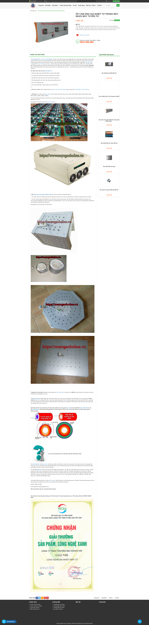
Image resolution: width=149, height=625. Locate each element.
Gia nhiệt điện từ (60, 392)
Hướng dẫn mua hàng (59, 604)
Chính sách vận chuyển (36, 606)
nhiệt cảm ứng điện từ (40, 194)
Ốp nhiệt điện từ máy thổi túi (109, 143)
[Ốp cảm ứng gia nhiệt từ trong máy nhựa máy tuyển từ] (109, 111)
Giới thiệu (48, 5)
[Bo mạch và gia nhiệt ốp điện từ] (109, 181)
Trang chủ (41, 5)
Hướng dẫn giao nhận (59, 607)
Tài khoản (109, 1)
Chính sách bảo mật (35, 604)
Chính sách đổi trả (34, 607)
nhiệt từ (39, 469)
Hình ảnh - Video (90, 5)
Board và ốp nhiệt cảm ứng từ (58, 89)
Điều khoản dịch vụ (35, 609)
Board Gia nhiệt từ (50, 101)
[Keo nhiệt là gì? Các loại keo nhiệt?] (109, 87)
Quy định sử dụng (58, 609)
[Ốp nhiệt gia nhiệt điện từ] (109, 64)
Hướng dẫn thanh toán (59, 606)
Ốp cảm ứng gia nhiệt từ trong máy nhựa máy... (109, 120)
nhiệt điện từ (48, 70)
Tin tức (75, 5)
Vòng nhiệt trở (40, 63)
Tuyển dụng (81, 5)
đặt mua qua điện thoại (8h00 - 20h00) (90, 41)
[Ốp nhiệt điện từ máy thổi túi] (109, 134)
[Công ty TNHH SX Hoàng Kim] (33, 5)
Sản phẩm (54, 5)
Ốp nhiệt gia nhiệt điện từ (109, 73)
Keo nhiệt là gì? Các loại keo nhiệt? (109, 96)
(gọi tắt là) (42, 59)
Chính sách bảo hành (65, 5)
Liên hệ (99, 5)
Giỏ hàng (116, 1)
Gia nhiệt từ (53, 480)
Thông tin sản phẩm (37, 54)
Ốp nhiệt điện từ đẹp (109, 166)
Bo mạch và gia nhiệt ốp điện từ (109, 189)
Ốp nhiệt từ (85, 89)
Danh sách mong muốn (101, 1)
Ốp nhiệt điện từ (78, 89)
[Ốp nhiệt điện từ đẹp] (109, 157)
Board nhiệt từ (47, 94)
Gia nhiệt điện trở (84, 407)
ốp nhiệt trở (45, 464)
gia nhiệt (69, 407)
